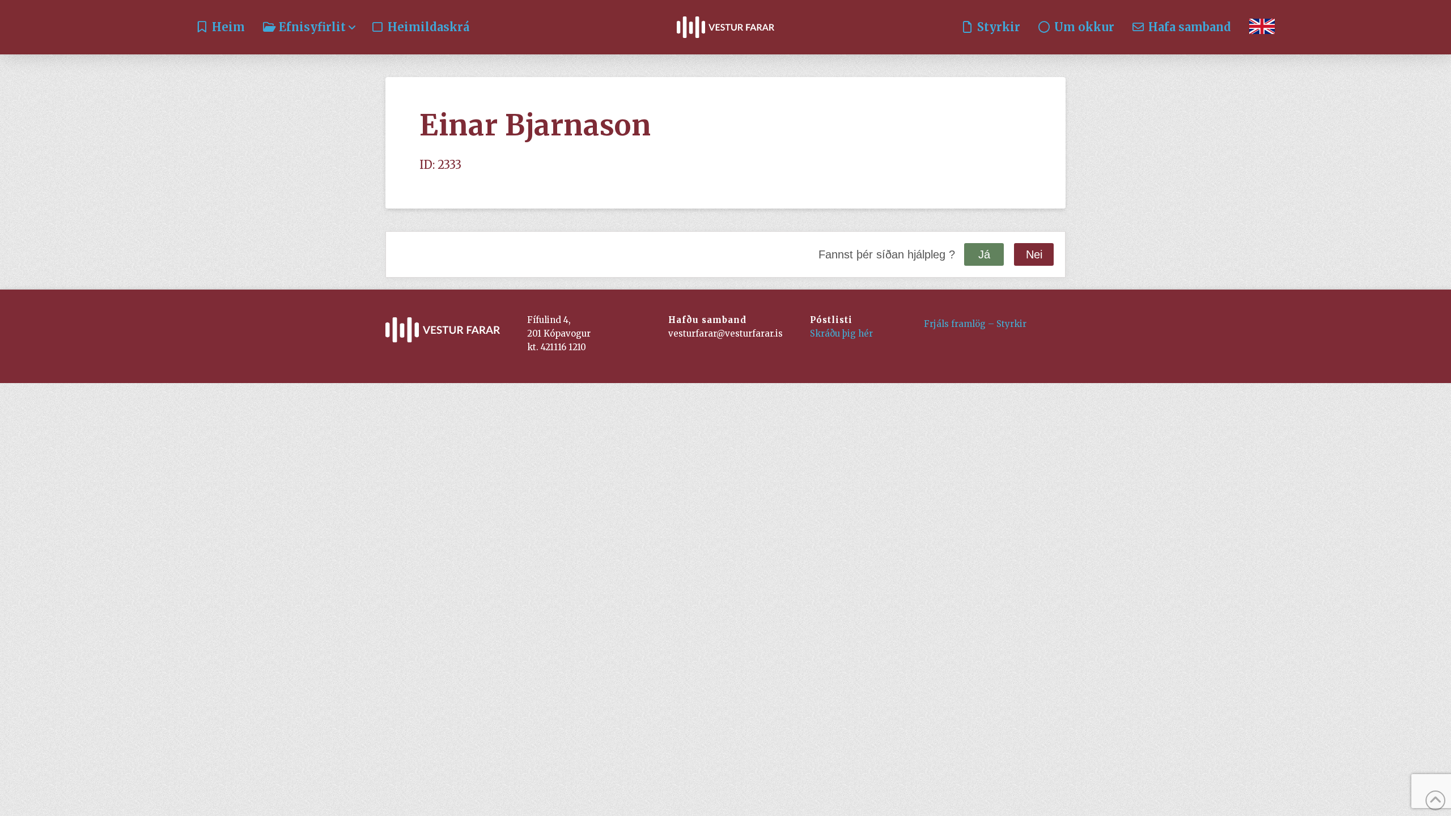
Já (984, 254)
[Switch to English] (1262, 27)
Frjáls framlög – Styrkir (975, 323)
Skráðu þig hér (841, 333)
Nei (1034, 254)
